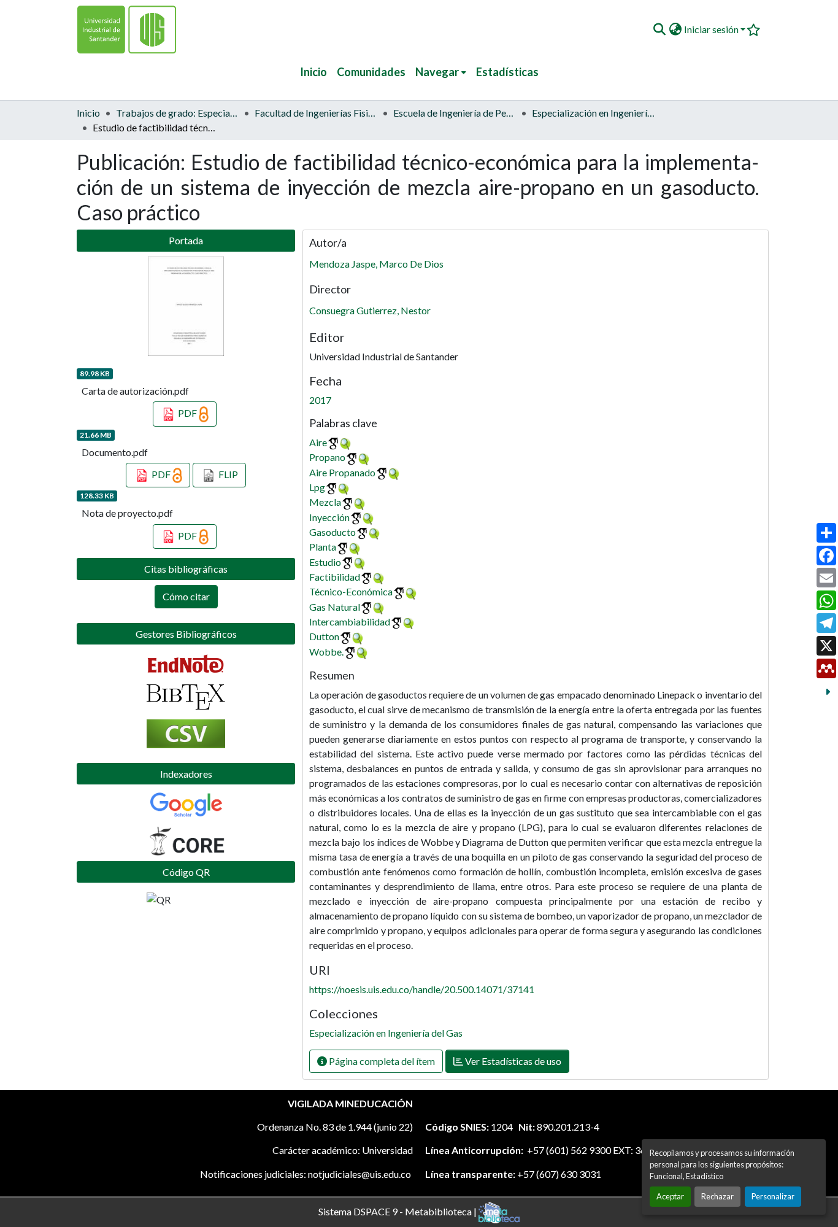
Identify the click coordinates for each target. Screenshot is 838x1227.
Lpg (317, 487)
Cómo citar (186, 596)
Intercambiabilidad (349, 621)
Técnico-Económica (351, 591)
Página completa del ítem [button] (381, 1061)
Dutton (324, 636)
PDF (187, 413)
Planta (322, 546)
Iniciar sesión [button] (712, 29)
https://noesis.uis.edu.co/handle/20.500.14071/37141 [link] (421, 989)
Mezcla (325, 502)
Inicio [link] (88, 112)
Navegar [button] (437, 72)
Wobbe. (326, 651)
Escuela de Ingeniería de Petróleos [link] (454, 112)
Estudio (325, 562)
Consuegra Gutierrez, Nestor (370, 310)
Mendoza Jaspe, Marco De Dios (376, 263)
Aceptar (670, 1196)
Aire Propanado (342, 472)
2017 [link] (320, 400)
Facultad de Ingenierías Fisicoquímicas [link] (316, 112)
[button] (659, 29)
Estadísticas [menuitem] (507, 72)
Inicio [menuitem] (313, 72)
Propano (327, 457)
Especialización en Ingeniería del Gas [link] (593, 112)
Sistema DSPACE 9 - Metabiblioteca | (398, 1211)
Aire (318, 442)
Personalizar (773, 1196)
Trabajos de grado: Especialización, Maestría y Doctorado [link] (177, 112)
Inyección (329, 517)
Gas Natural (334, 607)
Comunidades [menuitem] (371, 72)
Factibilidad (334, 577)
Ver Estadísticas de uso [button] (512, 1061)
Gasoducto (332, 532)
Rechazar (717, 1196)
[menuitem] (440, 72)
